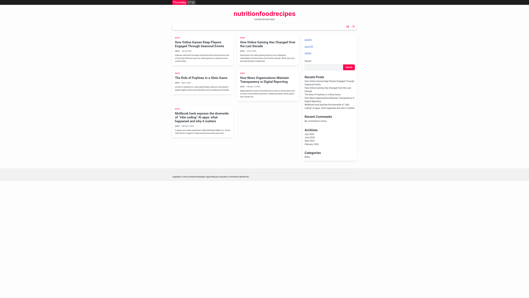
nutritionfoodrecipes (264, 13)
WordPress (244, 177)
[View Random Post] (347, 26)
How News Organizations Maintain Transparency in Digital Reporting (264, 80)
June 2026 (310, 137)
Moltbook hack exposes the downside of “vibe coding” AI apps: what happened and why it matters (202, 117)
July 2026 (309, 134)
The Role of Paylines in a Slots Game (201, 78)
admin (177, 51)
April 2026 (310, 140)
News (177, 38)
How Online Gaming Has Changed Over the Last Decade (267, 44)
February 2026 (312, 144)
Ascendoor (223, 177)
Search (308, 61)
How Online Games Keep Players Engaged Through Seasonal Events (199, 44)
